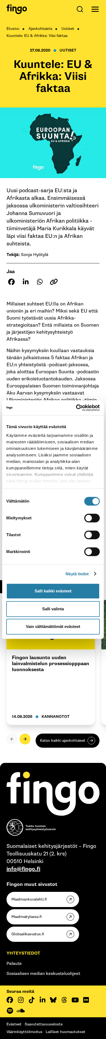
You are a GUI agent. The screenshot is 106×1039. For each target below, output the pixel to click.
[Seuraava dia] (25, 739)
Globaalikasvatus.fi (27, 934)
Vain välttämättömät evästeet (53, 626)
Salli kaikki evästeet (53, 591)
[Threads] (64, 1000)
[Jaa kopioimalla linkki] (54, 281)
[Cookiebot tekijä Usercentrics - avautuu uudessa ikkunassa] (76, 407)
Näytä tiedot (77, 573)
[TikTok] (31, 1000)
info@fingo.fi (23, 869)
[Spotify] (10, 1011)
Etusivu (13, 28)
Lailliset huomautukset (65, 1031)
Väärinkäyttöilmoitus (24, 1031)
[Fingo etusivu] (17, 9)
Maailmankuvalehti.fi (29, 899)
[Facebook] (10, 1000)
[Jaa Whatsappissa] (40, 281)
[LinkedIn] (42, 1000)
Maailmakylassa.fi (26, 916)
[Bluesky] (53, 1000)
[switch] (92, 518)
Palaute (14, 964)
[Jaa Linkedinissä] (25, 281)
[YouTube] (75, 1000)
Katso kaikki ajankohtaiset (62, 740)
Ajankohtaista (40, 28)
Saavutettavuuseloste (44, 1024)
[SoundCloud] (20, 1011)
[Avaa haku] (81, 9)
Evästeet (14, 1024)
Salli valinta (53, 609)
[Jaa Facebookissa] (11, 281)
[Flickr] (86, 1000)
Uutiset (67, 28)
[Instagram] (20, 1000)
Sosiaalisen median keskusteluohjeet (43, 974)
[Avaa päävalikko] (95, 9)
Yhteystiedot (23, 953)
